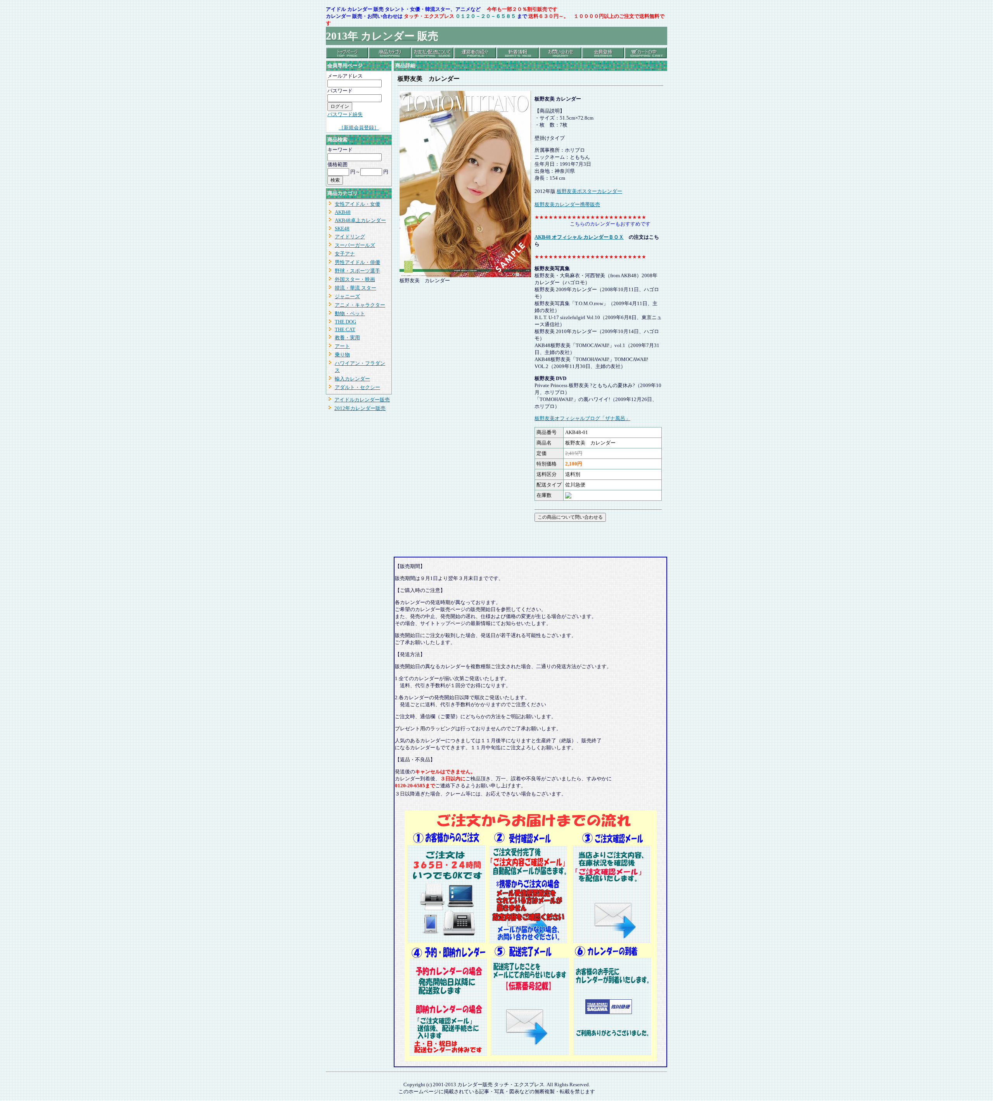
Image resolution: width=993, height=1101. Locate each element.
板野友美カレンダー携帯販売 (567, 204)
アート (342, 346)
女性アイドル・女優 (357, 204)
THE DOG (345, 322)
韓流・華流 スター (355, 288)
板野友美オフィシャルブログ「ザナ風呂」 (582, 418)
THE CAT (345, 329)
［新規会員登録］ (359, 127)
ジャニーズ (347, 296)
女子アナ (345, 254)
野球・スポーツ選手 (357, 271)
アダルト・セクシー (357, 387)
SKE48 (342, 228)
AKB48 (343, 212)
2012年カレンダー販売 (360, 408)
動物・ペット (350, 313)
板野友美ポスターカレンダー (589, 191)
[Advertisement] (484, 540)
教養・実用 (347, 337)
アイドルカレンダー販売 (362, 400)
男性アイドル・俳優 (357, 262)
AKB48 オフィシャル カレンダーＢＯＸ (579, 237)
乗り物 (342, 355)
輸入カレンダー (352, 379)
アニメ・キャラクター (360, 305)
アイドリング (350, 237)
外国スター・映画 (355, 279)
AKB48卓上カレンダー (360, 220)
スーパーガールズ (355, 245)
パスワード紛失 (345, 114)
